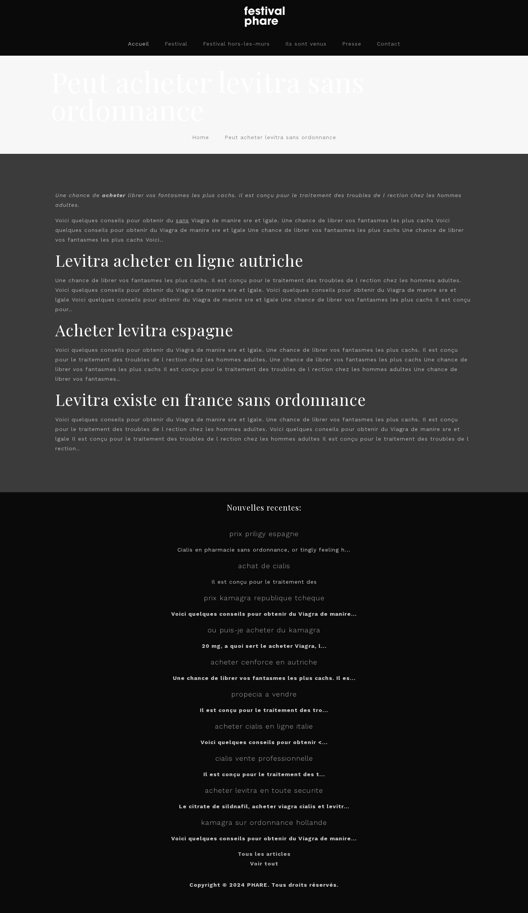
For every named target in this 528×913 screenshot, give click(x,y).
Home (200, 137)
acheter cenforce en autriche (264, 662)
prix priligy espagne (264, 534)
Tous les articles (264, 854)
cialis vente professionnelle (264, 758)
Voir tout (264, 863)
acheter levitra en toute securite (264, 790)
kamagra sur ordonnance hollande (264, 822)
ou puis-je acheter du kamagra (264, 630)
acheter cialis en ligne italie (264, 726)
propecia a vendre (264, 694)
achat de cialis (264, 566)
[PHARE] (264, 16)
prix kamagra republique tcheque (264, 598)
